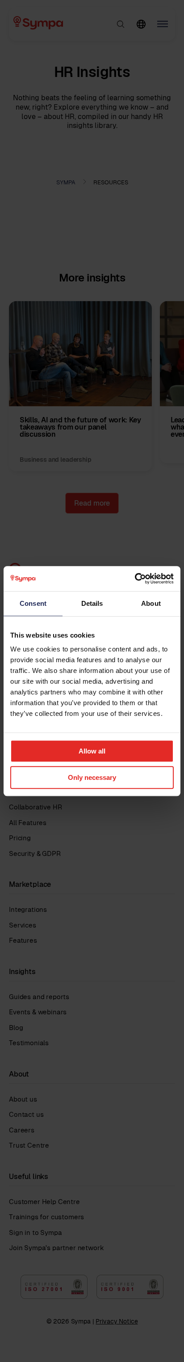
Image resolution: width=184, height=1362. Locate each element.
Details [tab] (92, 603)
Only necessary (92, 777)
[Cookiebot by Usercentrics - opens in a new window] (135, 578)
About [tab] (151, 603)
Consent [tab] (33, 603)
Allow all (92, 751)
